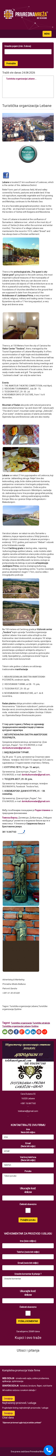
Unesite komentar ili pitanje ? (28, 1274)
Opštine (35, 1026)
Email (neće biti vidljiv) (28, 1263)
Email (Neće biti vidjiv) (28, 1144)
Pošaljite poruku (28, 1220)
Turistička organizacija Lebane (16, 1026)
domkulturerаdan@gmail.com (16, 748)
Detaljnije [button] (8, 1398)
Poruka (28, 1171)
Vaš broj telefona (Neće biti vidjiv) (28, 1158)
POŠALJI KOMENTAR (28, 1321)
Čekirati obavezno (28, 1204)
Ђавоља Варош (9, 817)
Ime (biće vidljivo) (28, 1241)
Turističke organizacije (21, 1023)
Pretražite (11, 63)
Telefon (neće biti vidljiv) (28, 1252)
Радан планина (42, 810)
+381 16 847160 (28, 1103)
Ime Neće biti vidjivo (28, 1130)
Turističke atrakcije (41, 1023)
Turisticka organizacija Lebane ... (21, 79)
